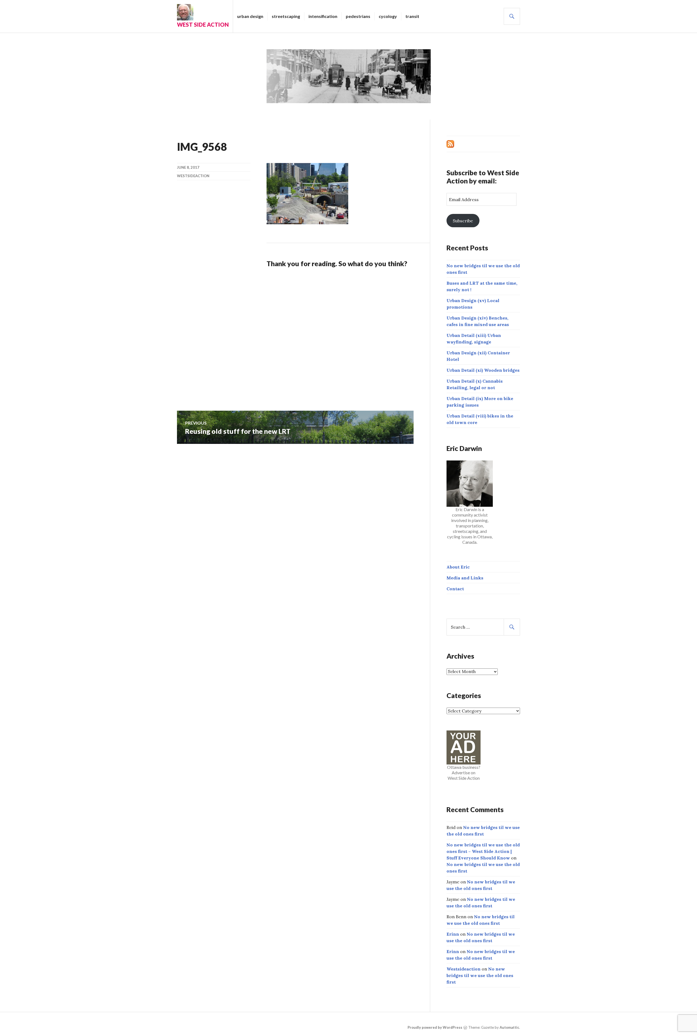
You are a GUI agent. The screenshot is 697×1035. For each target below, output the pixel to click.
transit (412, 16)
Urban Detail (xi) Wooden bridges (483, 370)
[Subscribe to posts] (450, 143)
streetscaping (286, 16)
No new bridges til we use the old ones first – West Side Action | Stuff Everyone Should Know (483, 851)
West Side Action (203, 24)
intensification (322, 16)
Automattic (509, 1027)
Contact (455, 588)
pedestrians (358, 16)
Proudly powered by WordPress (435, 1027)
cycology (388, 16)
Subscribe (463, 220)
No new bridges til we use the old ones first (480, 975)
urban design (250, 16)
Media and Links (465, 578)
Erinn (453, 934)
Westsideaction (193, 176)
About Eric (458, 567)
